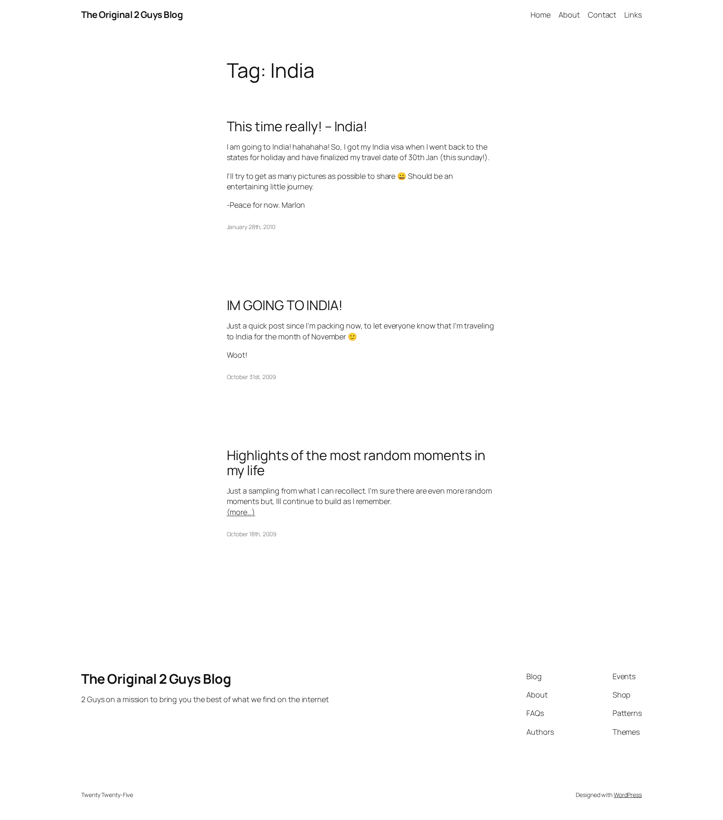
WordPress (628, 795)
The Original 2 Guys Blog (132, 14)
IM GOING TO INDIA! (285, 305)
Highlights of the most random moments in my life (356, 463)
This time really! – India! (297, 126)
